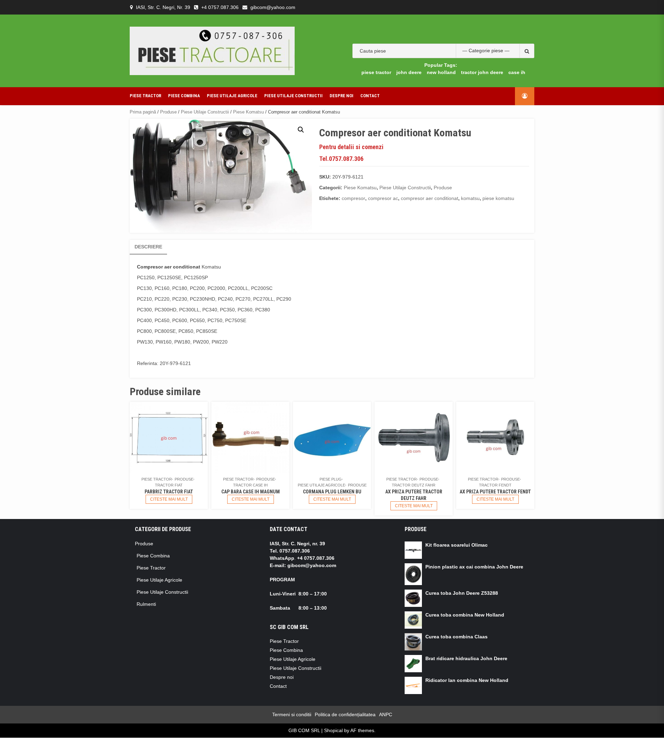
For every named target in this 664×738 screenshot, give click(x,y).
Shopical (333, 730)
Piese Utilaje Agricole (232, 95)
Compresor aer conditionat (169, 267)
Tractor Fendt (495, 485)
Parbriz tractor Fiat (169, 491)
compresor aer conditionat (429, 198)
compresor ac (383, 198)
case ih (516, 72)
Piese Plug (331, 479)
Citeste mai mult (169, 499)
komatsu (470, 198)
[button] (301, 130)
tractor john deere (482, 72)
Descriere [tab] (148, 246)
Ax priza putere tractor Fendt (495, 491)
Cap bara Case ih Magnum (250, 491)
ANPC (385, 714)
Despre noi (341, 95)
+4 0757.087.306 (220, 7)
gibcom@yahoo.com (272, 7)
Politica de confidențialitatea (345, 714)
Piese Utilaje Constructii (293, 95)
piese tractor (376, 72)
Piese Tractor (145, 95)
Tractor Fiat (169, 485)
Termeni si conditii (291, 714)
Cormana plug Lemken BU (332, 491)
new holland (441, 72)
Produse (168, 112)
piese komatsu (498, 198)
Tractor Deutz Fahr (413, 485)
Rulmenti (146, 604)
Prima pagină (143, 112)
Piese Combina (184, 95)
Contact (370, 95)
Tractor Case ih (250, 485)
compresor (353, 198)
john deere (409, 72)
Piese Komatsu (248, 112)
